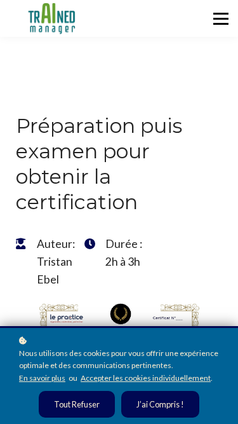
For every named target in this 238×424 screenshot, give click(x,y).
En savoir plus (42, 378)
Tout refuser (77, 404)
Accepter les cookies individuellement (146, 378)
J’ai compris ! (160, 404)
